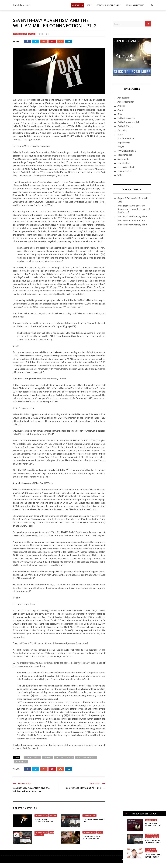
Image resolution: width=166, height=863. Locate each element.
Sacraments (123, 159)
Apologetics (123, 97)
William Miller (20, 762)
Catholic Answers (126, 118)
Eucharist (122, 130)
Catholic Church (125, 126)
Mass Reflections (89, 815)
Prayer (120, 146)
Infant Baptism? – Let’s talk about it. (92, 837)
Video (100, 832)
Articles (31, 34)
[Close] (126, 813)
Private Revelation (126, 150)
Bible (119, 114)
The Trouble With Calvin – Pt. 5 (153, 825)
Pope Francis (150, 849)
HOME (89, 5)
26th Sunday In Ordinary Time (132, 216)
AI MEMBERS (77, 5)
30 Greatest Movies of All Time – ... (85, 787)
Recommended (124, 154)
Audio (120, 110)
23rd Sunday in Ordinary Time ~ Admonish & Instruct (153, 844)
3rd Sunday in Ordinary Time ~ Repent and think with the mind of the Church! (133, 209)
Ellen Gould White (32, 757)
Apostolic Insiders (21, 5)
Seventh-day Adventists (86, 757)
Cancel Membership (135, 5)
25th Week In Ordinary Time (131, 220)
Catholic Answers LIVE (128, 122)
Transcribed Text (125, 167)
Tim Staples (123, 163)
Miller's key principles (64, 757)
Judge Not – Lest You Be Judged (153, 855)
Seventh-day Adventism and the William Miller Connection (44, 823)
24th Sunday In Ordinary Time (132, 224)
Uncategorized (151, 820)
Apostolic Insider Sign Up (109, 5)
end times (47, 757)
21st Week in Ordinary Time (93, 820)
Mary (120, 134)
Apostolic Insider (20, 34)
